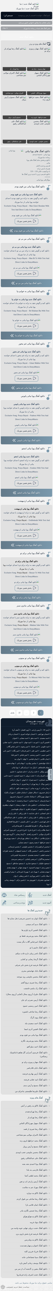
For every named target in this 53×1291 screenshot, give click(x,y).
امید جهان (27, 742)
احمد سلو (34, 738)
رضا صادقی (15, 784)
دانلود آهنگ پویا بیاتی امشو (33, 448)
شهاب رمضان (20, 805)
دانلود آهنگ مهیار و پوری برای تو (34, 1062)
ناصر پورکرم (34, 876)
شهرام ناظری (31, 809)
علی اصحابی (44, 813)
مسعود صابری (31, 863)
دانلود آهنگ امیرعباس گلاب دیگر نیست (32, 942)
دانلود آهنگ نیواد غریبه (38, 1222)
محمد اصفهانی (20, 851)
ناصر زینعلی (23, 876)
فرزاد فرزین (21, 830)
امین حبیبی (45, 755)
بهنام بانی (20, 763)
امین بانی (6, 751)
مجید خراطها (44, 843)
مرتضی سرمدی (17, 859)
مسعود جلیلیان (43, 863)
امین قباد (14, 755)
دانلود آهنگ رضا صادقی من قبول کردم (32, 1199)
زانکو (12, 788)
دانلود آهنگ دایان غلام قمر (37, 1068)
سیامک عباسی (29, 797)
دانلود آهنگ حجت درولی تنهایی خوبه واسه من (29, 1228)
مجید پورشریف (9, 838)
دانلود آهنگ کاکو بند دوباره (37, 1193)
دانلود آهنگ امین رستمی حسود (35, 1006)
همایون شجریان (43, 880)
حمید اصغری (18, 776)
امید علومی (45, 747)
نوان (15, 876)
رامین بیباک (45, 784)
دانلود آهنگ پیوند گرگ (38, 1018)
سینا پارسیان (44, 801)
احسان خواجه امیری (28, 734)
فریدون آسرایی (9, 830)
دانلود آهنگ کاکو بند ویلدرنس (35, 1240)
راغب (12, 780)
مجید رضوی (33, 843)
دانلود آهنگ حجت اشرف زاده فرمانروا (32, 1275)
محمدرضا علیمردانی (18, 855)
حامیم (12, 772)
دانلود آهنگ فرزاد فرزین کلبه (35, 1251)
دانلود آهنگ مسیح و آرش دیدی (35, 1085)
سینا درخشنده (22, 801)
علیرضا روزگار (44, 826)
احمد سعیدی (44, 738)
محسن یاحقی (44, 851)
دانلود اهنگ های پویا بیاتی (37, 151)
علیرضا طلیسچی (31, 826)
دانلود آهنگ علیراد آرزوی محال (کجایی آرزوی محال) (26, 994)
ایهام (24, 759)
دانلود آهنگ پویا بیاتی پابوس (33, 396)
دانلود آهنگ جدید (26, 37)
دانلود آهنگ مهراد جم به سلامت (34, 1187)
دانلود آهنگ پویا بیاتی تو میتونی (31, 658)
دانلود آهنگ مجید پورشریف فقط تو (33, 936)
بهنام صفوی (10, 763)
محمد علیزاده (8, 851)
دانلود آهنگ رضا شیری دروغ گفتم (34, 983)
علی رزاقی (22, 813)
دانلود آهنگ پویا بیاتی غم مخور (32, 344)
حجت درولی (30, 776)
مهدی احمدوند (34, 868)
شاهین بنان (32, 805)
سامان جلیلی (21, 793)
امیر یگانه (15, 751)
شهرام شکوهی (43, 809)
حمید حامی (8, 776)
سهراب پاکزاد (9, 793)
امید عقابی (7, 742)
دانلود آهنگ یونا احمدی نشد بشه (34, 1164)
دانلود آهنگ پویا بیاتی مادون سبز (31, 606)
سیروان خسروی (16, 797)
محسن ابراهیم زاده (42, 847)
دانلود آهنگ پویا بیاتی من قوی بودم (30, 186)
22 (19, 713)
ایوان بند (17, 759)
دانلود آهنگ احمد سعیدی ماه (36, 1023)
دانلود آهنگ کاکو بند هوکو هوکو (35, 1217)
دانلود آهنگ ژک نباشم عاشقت (35, 988)
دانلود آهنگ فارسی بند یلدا (36, 1170)
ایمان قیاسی (33, 759)
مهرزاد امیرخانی (23, 872)
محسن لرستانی (14, 847)
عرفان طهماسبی (17, 809)
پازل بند (33, 767)
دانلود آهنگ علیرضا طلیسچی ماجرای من (31, 1091)
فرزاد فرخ (31, 830)
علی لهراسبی (44, 822)
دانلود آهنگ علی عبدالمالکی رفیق (34, 1158)
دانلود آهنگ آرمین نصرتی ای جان (34, 1000)
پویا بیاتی (32, 516)
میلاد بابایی (45, 876)
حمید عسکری (44, 780)
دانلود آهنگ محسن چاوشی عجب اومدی (31, 1152)
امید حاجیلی (17, 742)
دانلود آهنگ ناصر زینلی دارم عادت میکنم (31, 953)
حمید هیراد (33, 780)
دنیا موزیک (22, 516)
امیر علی (34, 751)
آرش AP (46, 730)
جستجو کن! (8, 15)
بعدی (12, 713)
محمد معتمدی (33, 855)
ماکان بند (34, 838)
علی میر (34, 822)
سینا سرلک (10, 801)
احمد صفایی (24, 738)
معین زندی (45, 868)
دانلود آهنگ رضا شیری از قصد (35, 1129)
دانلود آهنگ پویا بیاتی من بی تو (32, 239)
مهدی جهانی (22, 868)
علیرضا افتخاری (12, 822)
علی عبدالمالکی (9, 817)
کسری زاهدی (32, 834)
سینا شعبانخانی (43, 805)
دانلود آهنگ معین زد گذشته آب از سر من (31, 1269)
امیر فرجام (25, 751)
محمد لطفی (44, 855)
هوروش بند (31, 880)
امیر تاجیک (35, 747)
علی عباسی (22, 817)
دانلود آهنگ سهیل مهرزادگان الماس (33, 1123)
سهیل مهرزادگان (43, 797)
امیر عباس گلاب (12, 747)
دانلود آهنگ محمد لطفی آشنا (36, 1176)
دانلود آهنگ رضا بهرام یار (37, 1117)
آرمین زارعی (36, 730)
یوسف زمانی (9, 880)
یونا (48, 884)
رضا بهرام (35, 784)
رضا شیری (25, 784)
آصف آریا (15, 730)
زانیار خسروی (44, 793)
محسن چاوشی (27, 847)
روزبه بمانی (34, 788)
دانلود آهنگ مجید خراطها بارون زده (33, 1141)
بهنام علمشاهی (43, 767)
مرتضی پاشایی (30, 859)
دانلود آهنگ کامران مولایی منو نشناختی (31, 1135)
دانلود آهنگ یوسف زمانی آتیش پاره (33, 1263)
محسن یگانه (32, 851)
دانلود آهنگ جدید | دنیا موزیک (27, 9)
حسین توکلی (44, 772)
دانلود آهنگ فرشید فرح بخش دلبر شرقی (31, 965)
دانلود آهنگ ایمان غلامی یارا (36, 1205)
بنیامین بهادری (31, 763)
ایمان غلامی (44, 759)
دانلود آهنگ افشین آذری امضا (35, 1029)
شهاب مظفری (8, 805)
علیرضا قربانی (17, 826)
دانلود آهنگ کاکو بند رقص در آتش (34, 1106)
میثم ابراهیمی (9, 872)
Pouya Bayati (21, 520)
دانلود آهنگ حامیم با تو (38, 948)
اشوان (14, 738)
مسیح (9, 863)
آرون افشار (25, 730)
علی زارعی (12, 813)
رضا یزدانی (45, 788)
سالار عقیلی (32, 793)
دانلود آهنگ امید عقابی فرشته (35, 1080)
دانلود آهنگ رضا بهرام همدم (36, 1112)
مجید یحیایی (22, 843)
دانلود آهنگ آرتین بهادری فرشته (34, 1074)
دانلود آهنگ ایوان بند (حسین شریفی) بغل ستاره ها (27, 919)
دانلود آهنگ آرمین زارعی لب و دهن (33, 1182)
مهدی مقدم (11, 868)
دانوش (24, 780)
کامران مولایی (44, 834)
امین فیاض (24, 755)
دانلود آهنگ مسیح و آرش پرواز (35, 1147)
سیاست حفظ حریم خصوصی (17, 1287)
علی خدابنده (33, 813)
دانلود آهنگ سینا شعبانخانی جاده (34, 1257)
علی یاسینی (24, 822)
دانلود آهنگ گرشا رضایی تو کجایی (34, 959)
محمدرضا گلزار (43, 859)
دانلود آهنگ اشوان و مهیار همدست (33, 1246)
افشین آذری (44, 742)
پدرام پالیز (24, 767)
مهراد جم (34, 872)
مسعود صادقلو (18, 863)
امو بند (35, 742)
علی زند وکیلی (44, 817)
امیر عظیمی (44, 751)
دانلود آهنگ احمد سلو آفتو (37, 1047)
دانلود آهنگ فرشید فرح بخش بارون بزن (31, 1234)
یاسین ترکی (20, 880)
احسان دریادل (13, 734)
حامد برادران (33, 772)
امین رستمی (34, 755)
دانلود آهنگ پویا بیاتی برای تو (32, 553)
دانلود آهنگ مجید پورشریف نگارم (34, 1041)
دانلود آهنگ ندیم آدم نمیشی (36, 924)
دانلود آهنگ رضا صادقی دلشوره (34, 1012)
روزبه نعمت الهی (22, 788)
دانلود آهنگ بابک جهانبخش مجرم (34, 971)
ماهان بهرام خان (23, 838)
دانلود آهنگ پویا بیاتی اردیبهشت (31, 501)
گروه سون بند (8, 834)
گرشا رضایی (20, 834)
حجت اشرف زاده (43, 776)
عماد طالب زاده (43, 830)
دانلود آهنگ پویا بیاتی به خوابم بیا (31, 291)
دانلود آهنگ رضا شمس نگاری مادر (33, 1211)
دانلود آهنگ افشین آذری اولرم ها (34, 930)
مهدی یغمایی (44, 872)
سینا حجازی (33, 801)
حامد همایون (21, 772)
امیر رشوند (25, 747)
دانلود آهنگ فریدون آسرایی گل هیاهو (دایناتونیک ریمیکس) (28, 1054)
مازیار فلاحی (44, 838)
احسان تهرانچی (43, 734)
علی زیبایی (33, 817)
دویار (18, 780)
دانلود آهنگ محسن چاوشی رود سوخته (32, 977)
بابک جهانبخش (44, 763)
